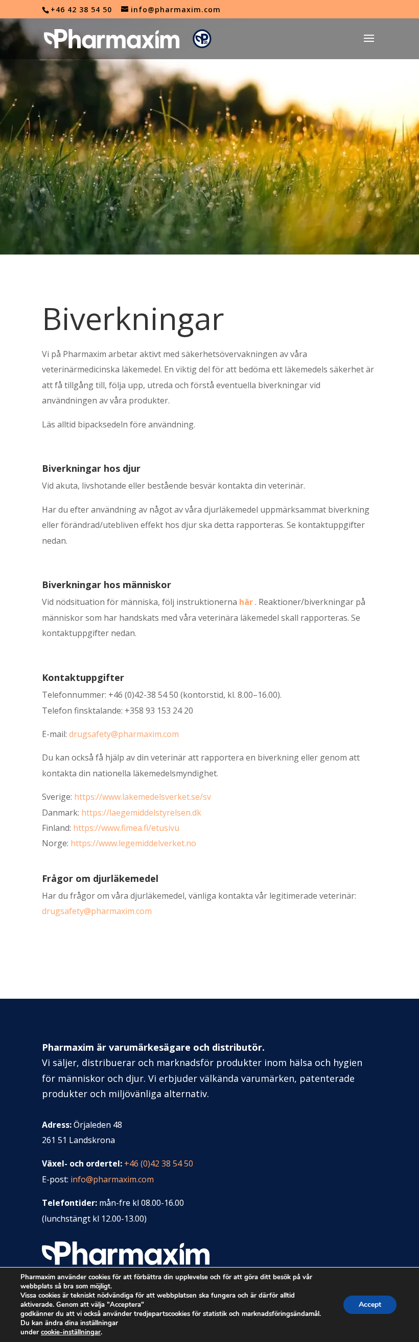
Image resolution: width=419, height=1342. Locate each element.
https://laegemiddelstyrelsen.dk (141, 812)
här (246, 601)
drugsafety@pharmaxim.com (124, 734)
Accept (370, 1304)
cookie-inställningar (71, 1332)
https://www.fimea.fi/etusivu (126, 827)
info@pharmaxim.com (112, 1179)
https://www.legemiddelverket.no (133, 843)
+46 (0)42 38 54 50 (158, 1163)
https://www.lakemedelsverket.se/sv (142, 796)
